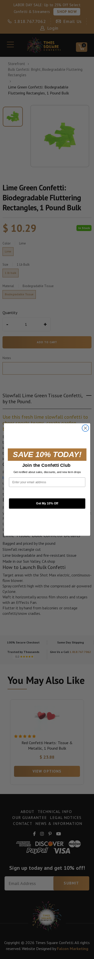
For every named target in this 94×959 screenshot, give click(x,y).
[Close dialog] (85, 428)
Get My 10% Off (47, 503)
